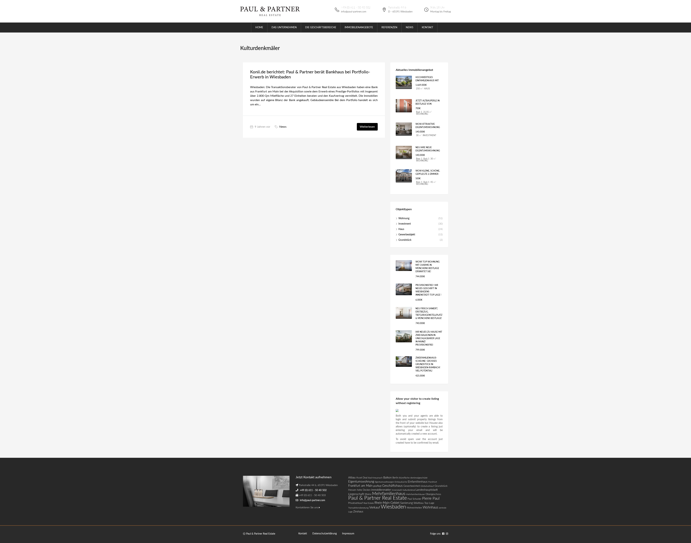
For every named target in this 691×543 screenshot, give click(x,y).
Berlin (395, 478)
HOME (259, 27)
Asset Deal (361, 478)
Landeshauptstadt (426, 489)
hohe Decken (364, 490)
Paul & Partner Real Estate (377, 498)
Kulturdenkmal (409, 490)
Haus (401, 229)
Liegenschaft (356, 494)
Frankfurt (432, 482)
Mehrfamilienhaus (388, 494)
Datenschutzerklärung (324, 533)
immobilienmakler (381, 490)
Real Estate (368, 503)
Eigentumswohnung (361, 481)
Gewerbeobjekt (406, 234)
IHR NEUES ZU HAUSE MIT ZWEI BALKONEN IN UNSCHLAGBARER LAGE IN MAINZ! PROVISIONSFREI (428, 338)
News (282, 127)
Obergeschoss (433, 494)
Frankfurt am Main (360, 485)
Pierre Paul (431, 498)
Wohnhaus (430, 507)
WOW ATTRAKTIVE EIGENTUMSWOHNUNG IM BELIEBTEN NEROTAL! (428, 127)
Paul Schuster (414, 499)
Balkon (387, 477)
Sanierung (406, 502)
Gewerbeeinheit (411, 486)
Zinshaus (358, 511)
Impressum (348, 533)
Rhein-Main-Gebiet (386, 502)
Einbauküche (401, 482)
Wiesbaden (393, 507)
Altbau (352, 477)
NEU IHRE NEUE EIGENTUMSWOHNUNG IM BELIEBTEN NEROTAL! (428, 150)
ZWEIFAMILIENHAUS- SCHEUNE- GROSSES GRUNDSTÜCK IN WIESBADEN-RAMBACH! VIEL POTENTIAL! (427, 364)
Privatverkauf (355, 503)
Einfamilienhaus (418, 481)
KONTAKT (427, 27)
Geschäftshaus (392, 485)
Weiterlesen (367, 126)
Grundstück (404, 240)
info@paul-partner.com (353, 11)
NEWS (409, 27)
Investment (404, 224)
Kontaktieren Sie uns (307, 507)
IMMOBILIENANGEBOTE (359, 27)
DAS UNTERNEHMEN (284, 27)
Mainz (368, 494)
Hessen (352, 490)
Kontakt (302, 533)
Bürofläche (404, 478)
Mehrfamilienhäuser (415, 494)
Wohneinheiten (414, 508)
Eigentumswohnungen (384, 482)
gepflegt (377, 486)
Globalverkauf (427, 486)
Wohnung (403, 218)
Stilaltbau (419, 503)
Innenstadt (397, 490)
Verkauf (374, 507)
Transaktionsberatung (358, 508)
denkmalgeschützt (418, 478)
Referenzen (389, 27)
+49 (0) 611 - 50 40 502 (356, 7)
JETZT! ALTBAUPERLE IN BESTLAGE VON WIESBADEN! (427, 104)
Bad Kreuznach (375, 478)
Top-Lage (429, 503)
